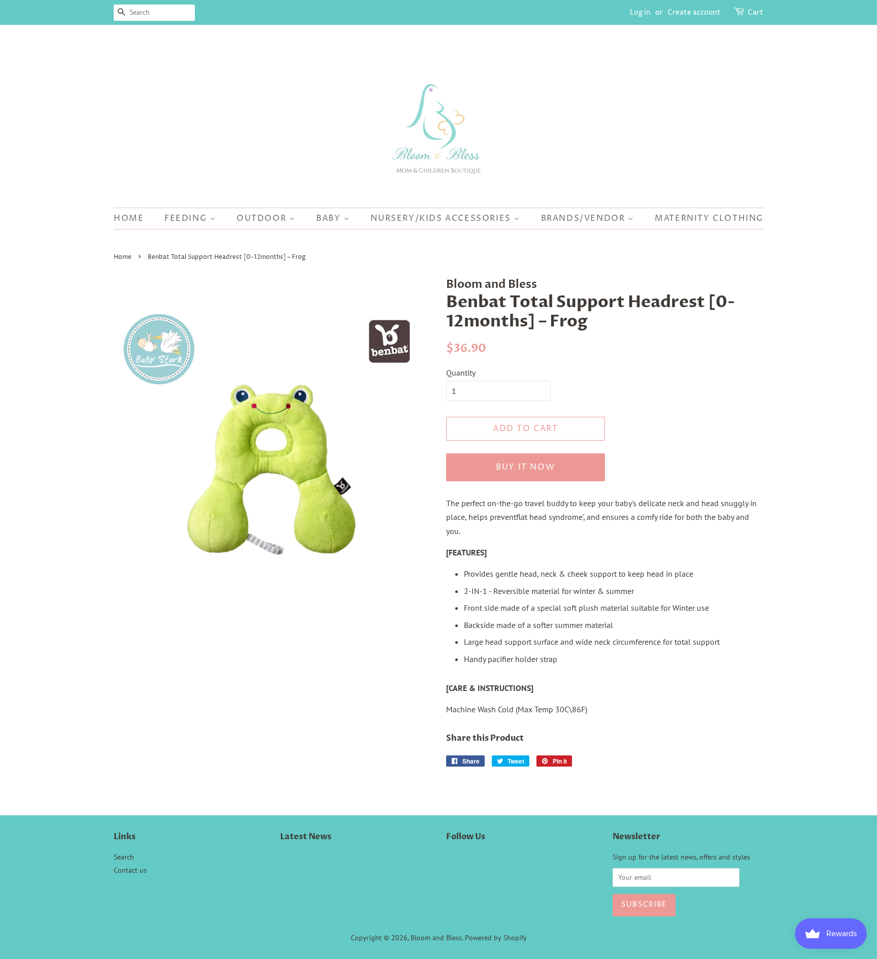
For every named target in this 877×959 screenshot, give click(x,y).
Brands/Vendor (584, 218)
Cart (755, 12)
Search (124, 857)
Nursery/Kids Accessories (442, 218)
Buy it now (525, 467)
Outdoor (263, 218)
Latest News (305, 836)
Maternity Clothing (709, 218)
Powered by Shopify (496, 937)
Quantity (461, 373)
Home (129, 218)
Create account (694, 12)
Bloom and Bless (436, 937)
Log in (640, 12)
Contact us (130, 870)
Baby (330, 218)
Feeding (187, 218)
